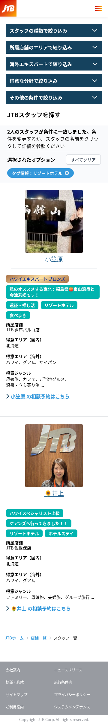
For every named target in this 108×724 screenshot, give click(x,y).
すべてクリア (83, 160)
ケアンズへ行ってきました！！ (39, 523)
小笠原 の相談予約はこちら (40, 396)
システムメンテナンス (72, 707)
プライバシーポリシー (72, 694)
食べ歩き (18, 315)
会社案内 (13, 670)
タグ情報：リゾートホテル (37, 173)
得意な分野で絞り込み (47, 79)
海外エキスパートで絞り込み (47, 62)
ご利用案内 (15, 707)
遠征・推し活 (22, 305)
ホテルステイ (61, 533)
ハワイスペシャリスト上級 (35, 513)
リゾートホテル (59, 305)
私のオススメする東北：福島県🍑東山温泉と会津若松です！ (52, 292)
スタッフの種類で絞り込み (47, 29)
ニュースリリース (68, 670)
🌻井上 (54, 493)
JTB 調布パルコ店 (23, 330)
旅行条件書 (63, 682)
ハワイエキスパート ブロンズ (37, 279)
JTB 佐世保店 (18, 548)
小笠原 (54, 259)
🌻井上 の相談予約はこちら (41, 608)
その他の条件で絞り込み (47, 96)
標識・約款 (15, 682)
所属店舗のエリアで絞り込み (47, 46)
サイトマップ (16, 694)
